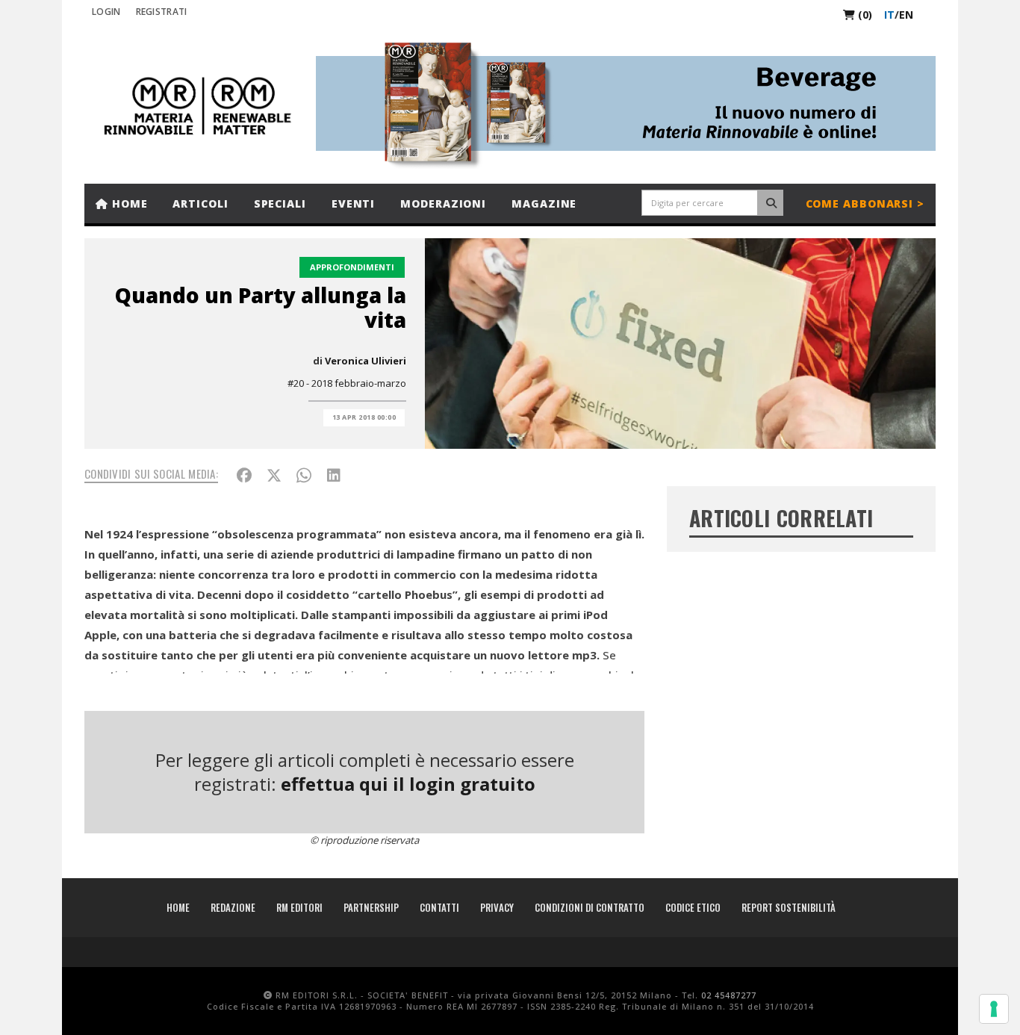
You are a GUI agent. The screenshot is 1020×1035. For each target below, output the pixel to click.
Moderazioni (443, 203)
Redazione (233, 907)
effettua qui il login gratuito (408, 783)
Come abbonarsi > (865, 203)
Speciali (280, 203)
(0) (863, 14)
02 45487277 (728, 995)
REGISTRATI (161, 11)
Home (128, 203)
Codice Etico (693, 907)
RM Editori (299, 907)
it (889, 14)
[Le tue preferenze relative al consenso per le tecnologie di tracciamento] (994, 1009)
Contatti (439, 907)
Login (106, 11)
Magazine (543, 203)
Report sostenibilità (788, 907)
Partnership (371, 907)
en (906, 14)
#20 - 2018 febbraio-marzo (346, 383)
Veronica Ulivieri (365, 360)
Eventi (353, 203)
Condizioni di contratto (589, 907)
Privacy (497, 907)
